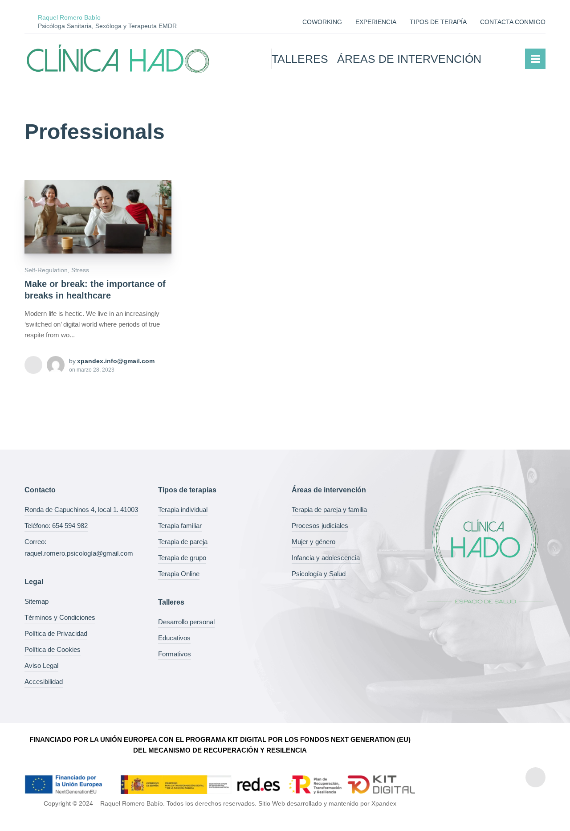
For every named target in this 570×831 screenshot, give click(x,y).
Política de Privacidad (55, 633)
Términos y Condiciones (59, 617)
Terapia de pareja (183, 541)
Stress (80, 270)
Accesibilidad (43, 681)
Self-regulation (46, 270)
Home (252, 59)
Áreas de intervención (409, 59)
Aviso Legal (41, 665)
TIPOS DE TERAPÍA (438, 21)
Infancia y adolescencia (326, 557)
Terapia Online (179, 573)
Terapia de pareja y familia (329, 509)
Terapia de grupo (182, 557)
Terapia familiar (180, 525)
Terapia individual (183, 509)
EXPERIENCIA (375, 21)
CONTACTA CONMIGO (513, 21)
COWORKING (322, 21)
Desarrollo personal (186, 622)
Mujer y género (313, 541)
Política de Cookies (52, 649)
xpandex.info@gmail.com (116, 360)
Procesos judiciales (320, 525)
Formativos (174, 654)
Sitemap (36, 601)
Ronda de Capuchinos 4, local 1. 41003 (81, 509)
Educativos (174, 638)
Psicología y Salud (319, 573)
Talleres (300, 59)
